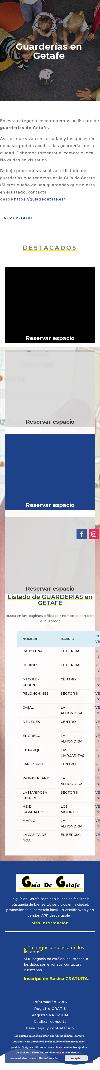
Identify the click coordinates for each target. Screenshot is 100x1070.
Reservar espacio (50, 338)
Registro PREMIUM (50, 1015)
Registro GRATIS (50, 1009)
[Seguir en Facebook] (82, 534)
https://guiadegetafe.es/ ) (41, 199)
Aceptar (76, 1058)
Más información (50, 923)
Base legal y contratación (50, 1028)
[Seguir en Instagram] (94, 534)
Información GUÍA (50, 1002)
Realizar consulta (50, 1022)
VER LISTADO (18, 218)
